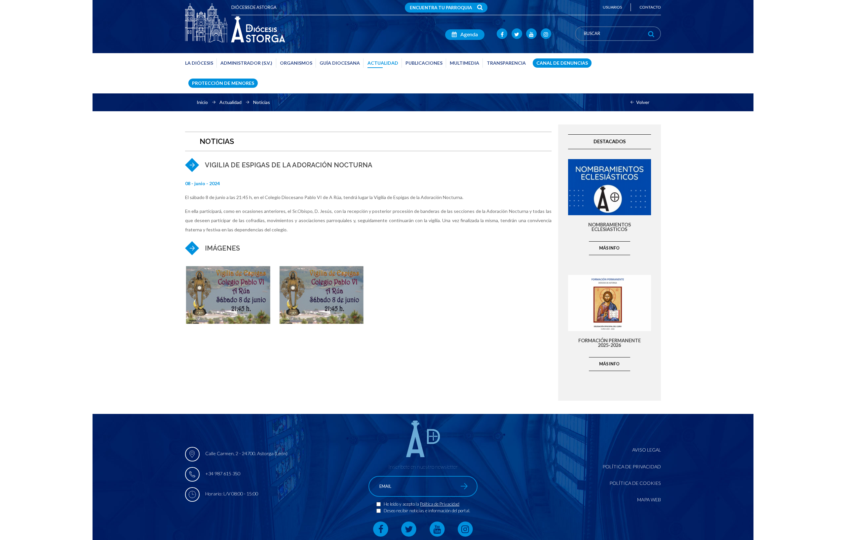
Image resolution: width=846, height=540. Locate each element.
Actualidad (230, 102)
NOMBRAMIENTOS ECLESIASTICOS (609, 227)
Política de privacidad (631, 466)
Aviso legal (646, 450)
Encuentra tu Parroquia (441, 7)
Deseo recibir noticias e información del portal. (427, 510)
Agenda (468, 34)
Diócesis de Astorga (254, 7)
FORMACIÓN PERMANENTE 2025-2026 (609, 343)
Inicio (202, 102)
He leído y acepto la (402, 504)
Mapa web (649, 499)
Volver (642, 102)
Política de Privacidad (439, 504)
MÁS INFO (609, 248)
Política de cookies (635, 483)
